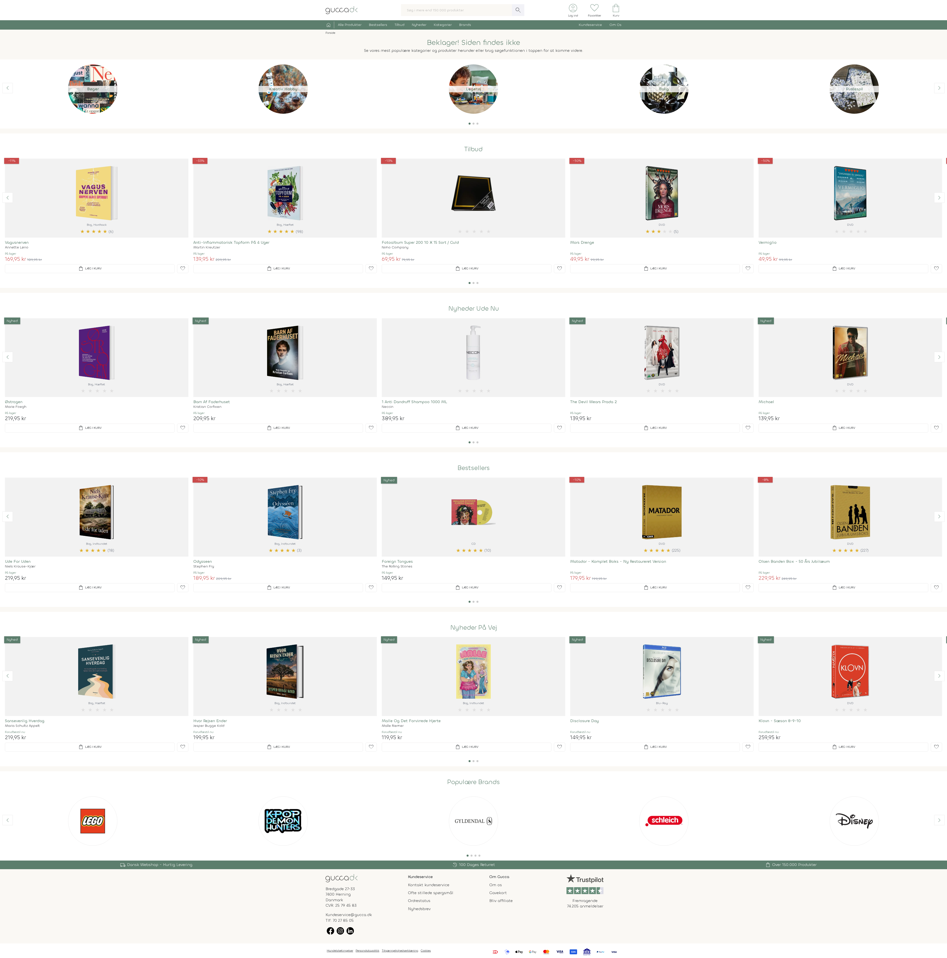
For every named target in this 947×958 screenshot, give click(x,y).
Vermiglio (768, 242)
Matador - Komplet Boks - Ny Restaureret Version (618, 561)
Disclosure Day (584, 720)
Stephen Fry (203, 566)
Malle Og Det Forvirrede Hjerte (411, 720)
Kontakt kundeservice (428, 884)
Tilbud (399, 24)
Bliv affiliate (501, 900)
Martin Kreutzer (206, 247)
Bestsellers (378, 24)
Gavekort (498, 892)
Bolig (664, 89)
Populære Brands (473, 782)
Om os (495, 884)
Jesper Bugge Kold (208, 726)
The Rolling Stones (397, 566)
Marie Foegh (15, 407)
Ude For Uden (18, 561)
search (518, 10)
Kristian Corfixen (207, 407)
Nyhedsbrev (419, 908)
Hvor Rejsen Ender (210, 720)
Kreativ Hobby (283, 89)
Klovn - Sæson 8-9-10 (780, 720)
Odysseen (202, 561)
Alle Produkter (350, 24)
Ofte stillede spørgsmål (430, 892)
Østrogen (13, 401)
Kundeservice (590, 24)
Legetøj (473, 89)
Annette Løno (16, 247)
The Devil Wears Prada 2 (593, 401)
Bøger (93, 89)
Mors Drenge (582, 242)
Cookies (426, 951)
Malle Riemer (393, 726)
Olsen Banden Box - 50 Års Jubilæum (794, 561)
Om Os (615, 24)
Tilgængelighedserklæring (400, 951)
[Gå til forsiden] (342, 877)
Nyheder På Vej (473, 627)
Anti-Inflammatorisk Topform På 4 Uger (231, 242)
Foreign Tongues (397, 561)
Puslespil (854, 89)
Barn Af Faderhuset (211, 401)
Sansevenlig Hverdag (24, 720)
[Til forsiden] (342, 9)
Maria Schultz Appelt (22, 726)
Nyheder (419, 24)
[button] (470, 124)
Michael (766, 401)
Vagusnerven (17, 242)
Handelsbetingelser (340, 951)
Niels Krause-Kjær (20, 566)
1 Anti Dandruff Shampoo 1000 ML (414, 401)
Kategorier (443, 24)
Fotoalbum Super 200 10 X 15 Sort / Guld (420, 242)
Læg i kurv (90, 268)
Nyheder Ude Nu (473, 308)
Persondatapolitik (367, 951)
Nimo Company (395, 247)
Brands (465, 24)
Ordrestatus (419, 900)
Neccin (387, 407)
